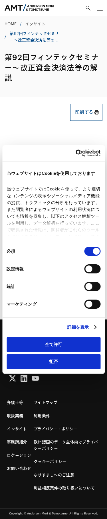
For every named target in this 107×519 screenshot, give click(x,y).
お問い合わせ (19, 468)
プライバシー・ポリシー (56, 428)
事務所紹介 (17, 442)
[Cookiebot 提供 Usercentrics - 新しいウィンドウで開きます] (76, 153)
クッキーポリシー (50, 461)
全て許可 (53, 344)
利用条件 (42, 415)
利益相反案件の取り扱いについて (64, 488)
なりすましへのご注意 (54, 475)
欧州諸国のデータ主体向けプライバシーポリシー (66, 445)
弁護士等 (15, 402)
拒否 (53, 361)
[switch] (92, 268)
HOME (11, 23)
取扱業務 (15, 415)
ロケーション (19, 455)
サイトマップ (46, 402)
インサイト (35, 23)
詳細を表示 (78, 327)
